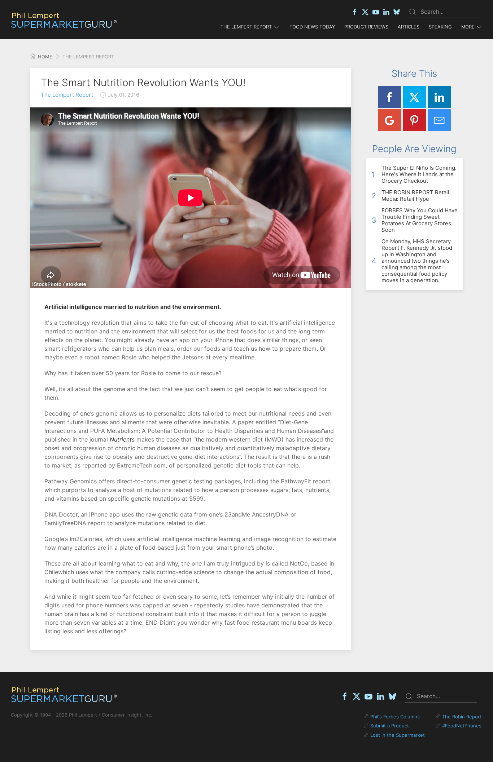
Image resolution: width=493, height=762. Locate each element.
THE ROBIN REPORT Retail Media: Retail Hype (415, 195)
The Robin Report (461, 716)
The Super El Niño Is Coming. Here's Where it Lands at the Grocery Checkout (419, 174)
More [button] (468, 27)
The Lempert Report (67, 94)
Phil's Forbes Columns (395, 716)
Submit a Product (389, 725)
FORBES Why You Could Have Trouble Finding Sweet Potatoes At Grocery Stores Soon (419, 220)
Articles (408, 27)
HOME (44, 56)
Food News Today (312, 27)
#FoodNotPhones (461, 725)
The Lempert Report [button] (246, 27)
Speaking (440, 27)
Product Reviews (366, 27)
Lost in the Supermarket (397, 735)
